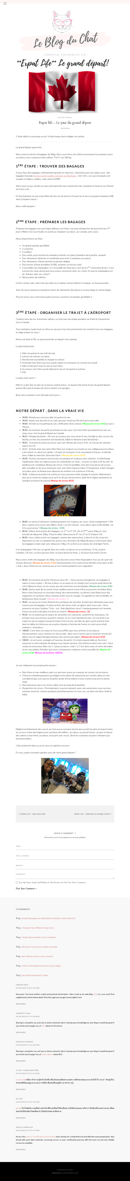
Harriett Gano (23, 1013)
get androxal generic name (35, 975)
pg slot (19, 1099)
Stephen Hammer (24, 1042)
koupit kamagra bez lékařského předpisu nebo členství (48, 918)
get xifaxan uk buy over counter (37, 956)
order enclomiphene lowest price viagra (41, 965)
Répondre (21, 1004)
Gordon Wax (22, 985)
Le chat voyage (65, 117)
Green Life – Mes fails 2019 (32, 814)
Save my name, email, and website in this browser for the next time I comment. (52, 882)
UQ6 (95, 994)
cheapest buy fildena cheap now (38, 927)
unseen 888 (21, 1079)
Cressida (56, 1173)
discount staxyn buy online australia (39, 946)
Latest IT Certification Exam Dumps (40, 1136)
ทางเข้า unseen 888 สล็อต (27, 1070)
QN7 (43, 1026)
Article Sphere (47, 1054)
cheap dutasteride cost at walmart (39, 937)
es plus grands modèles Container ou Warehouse (55, 175)
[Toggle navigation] (5, 3)
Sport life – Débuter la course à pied (92, 814)
